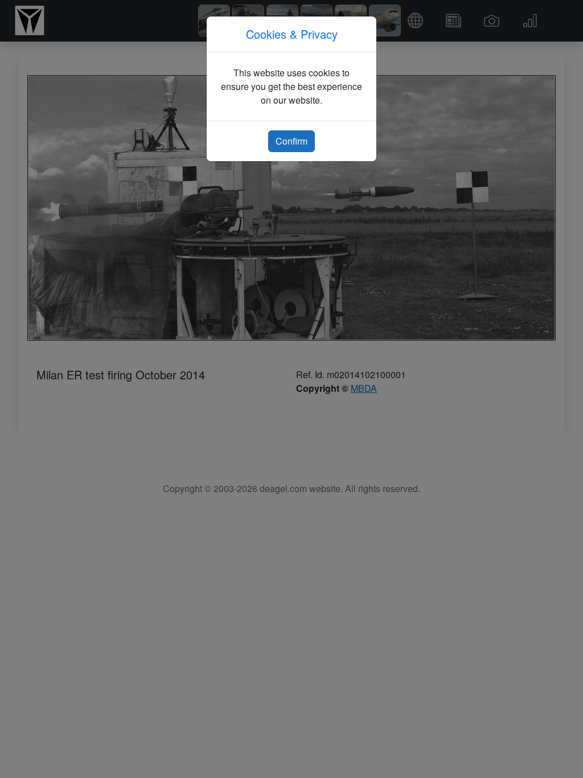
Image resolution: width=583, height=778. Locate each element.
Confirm (291, 141)
